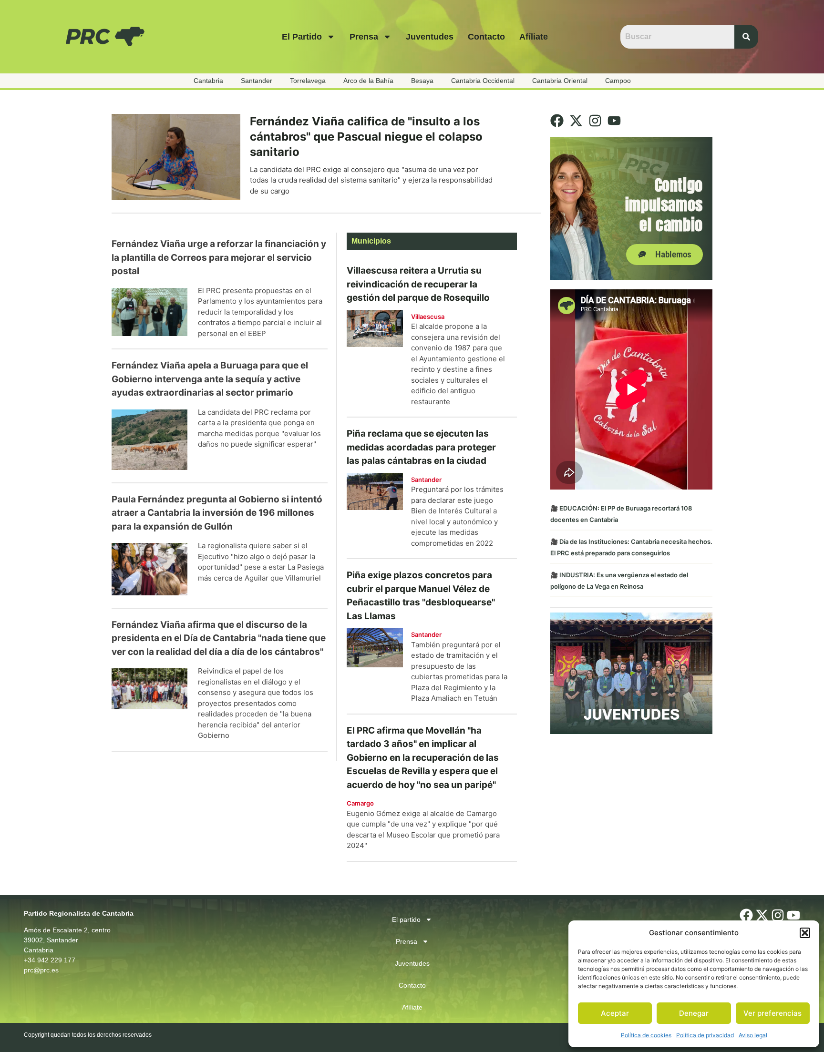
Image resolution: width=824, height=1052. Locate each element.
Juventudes (429, 36)
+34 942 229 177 (49, 960)
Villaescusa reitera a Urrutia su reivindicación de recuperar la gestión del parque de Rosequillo (418, 284)
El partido (302, 36)
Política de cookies (646, 1035)
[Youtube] (614, 120)
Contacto (486, 36)
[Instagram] (595, 120)
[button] (805, 933)
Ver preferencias (772, 1013)
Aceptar (615, 1013)
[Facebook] (557, 120)
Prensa (364, 36)
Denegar (694, 1013)
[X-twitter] (576, 120)
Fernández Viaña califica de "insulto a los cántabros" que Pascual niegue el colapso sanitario (366, 136)
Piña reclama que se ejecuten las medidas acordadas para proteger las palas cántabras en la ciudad (421, 447)
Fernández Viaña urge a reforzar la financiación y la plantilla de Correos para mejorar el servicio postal (219, 257)
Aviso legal (753, 1035)
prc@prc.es (41, 970)
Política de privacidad (705, 1035)
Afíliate (533, 36)
